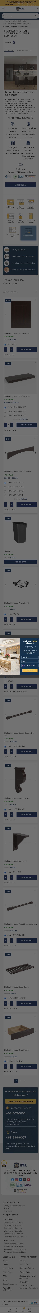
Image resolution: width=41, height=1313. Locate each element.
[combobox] (23, 665)
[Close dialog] (38, 640)
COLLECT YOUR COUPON (30, 670)
